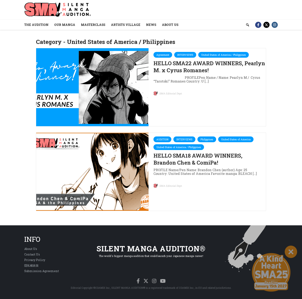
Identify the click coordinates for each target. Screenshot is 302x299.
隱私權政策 (31, 265)
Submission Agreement (41, 271)
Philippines (206, 139)
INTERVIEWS (185, 54)
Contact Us (32, 254)
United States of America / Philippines (223, 54)
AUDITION (162, 139)
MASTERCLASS (93, 25)
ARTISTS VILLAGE (125, 25)
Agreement (162, 54)
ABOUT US (170, 25)
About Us (30, 249)
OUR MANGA (64, 25)
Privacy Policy (34, 260)
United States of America (236, 139)
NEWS (151, 25)
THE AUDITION (36, 25)
